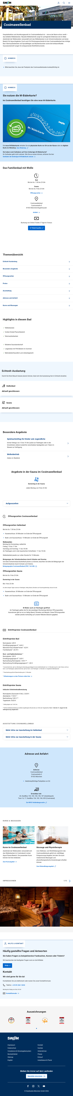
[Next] (69, 881)
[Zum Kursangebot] (19, 844)
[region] (36, 907)
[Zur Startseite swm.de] (7, 2)
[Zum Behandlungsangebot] (52, 846)
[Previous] (60, 881)
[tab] (36, 1028)
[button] (63, 3)
